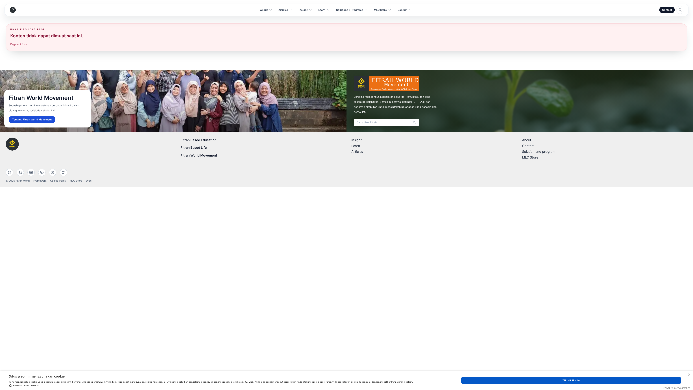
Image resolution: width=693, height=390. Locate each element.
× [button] (689, 374)
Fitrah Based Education (198, 140)
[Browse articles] (680, 10)
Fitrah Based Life (193, 148)
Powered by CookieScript (676, 388)
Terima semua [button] (571, 380)
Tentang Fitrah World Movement (32, 119)
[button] (211, 385)
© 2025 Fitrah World (18, 180)
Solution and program (538, 151)
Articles (357, 151)
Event (89, 180)
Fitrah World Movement (198, 155)
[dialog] (346, 380)
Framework (40, 180)
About (526, 140)
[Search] (414, 122)
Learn (355, 146)
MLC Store (530, 157)
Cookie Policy (58, 180)
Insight (356, 140)
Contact (667, 9)
